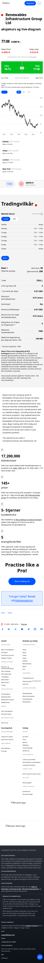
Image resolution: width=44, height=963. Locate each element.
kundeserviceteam (31, 926)
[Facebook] (2, 629)
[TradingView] (41, 629)
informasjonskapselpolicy (30, 889)
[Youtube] (22, 629)
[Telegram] (28, 629)
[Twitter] (15, 629)
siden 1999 (17, 468)
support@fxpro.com (8, 935)
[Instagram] (35, 629)
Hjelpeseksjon (24, 600)
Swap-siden (33, 57)
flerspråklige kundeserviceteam (29, 520)
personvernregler (15, 889)
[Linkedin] (9, 629)
